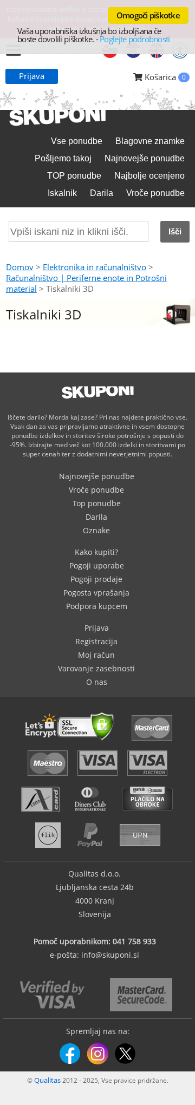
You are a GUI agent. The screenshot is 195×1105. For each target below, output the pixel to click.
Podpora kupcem (96, 606)
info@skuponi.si (110, 955)
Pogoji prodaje (96, 579)
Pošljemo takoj (63, 158)
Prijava (31, 75)
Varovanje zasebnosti (96, 668)
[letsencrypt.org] (72, 742)
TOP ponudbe (74, 175)
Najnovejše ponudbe (145, 158)
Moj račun (96, 655)
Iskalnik (62, 193)
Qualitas (47, 1080)
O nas (96, 682)
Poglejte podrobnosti (135, 39)
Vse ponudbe (76, 141)
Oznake (96, 530)
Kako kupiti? (96, 552)
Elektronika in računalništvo (94, 266)
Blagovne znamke (150, 141)
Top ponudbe (97, 503)
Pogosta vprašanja (96, 592)
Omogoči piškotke (148, 15)
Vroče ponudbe (155, 193)
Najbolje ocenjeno (149, 175)
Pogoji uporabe (96, 565)
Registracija (96, 641)
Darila (101, 193)
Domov (20, 266)
